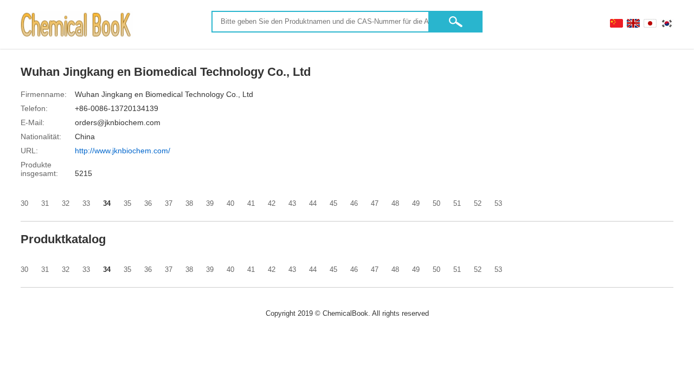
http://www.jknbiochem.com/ (122, 150)
